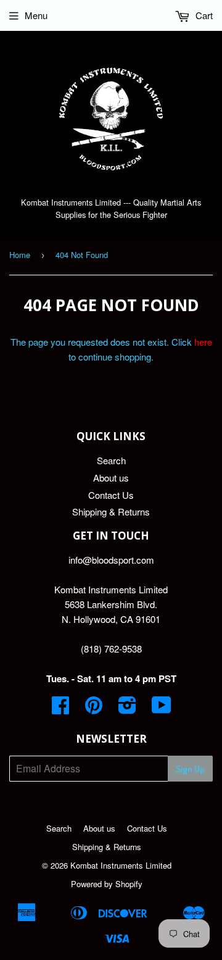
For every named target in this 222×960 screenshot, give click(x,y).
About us (111, 477)
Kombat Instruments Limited (120, 865)
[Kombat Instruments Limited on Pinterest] (93, 708)
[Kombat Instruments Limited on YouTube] (161, 708)
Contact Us (111, 494)
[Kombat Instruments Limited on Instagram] (127, 708)
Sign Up (190, 769)
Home (19, 255)
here (203, 341)
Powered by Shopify (106, 884)
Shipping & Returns (111, 511)
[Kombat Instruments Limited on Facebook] (60, 708)
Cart (203, 15)
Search (111, 460)
